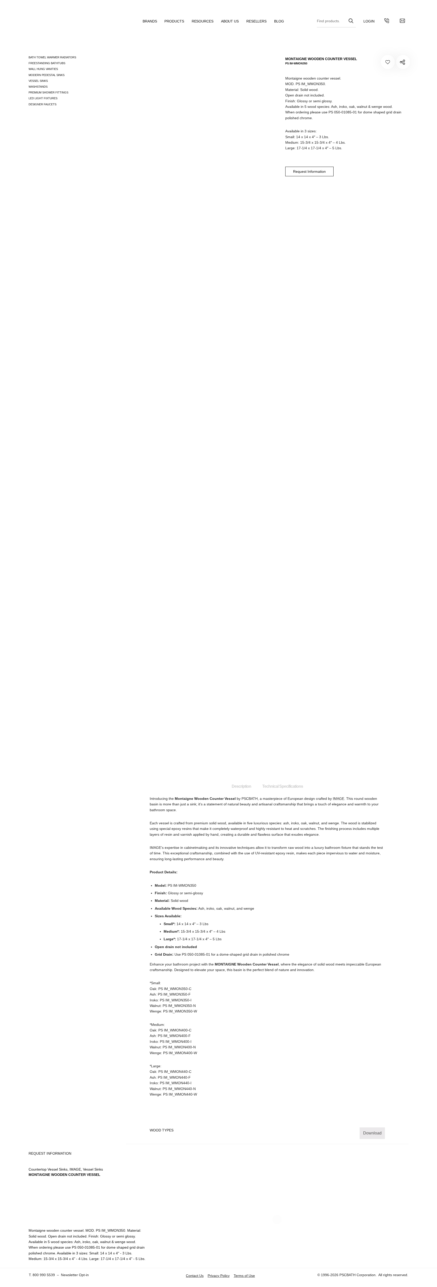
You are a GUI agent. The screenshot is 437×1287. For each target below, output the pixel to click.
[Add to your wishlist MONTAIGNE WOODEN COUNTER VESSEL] (388, 62)
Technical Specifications (282, 786)
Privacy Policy (219, 1276)
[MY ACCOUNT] (369, 21)
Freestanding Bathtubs (47, 63)
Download (372, 1133)
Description (241, 786)
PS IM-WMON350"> (403, 62)
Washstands (38, 86)
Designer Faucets (42, 104)
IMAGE (338, 799)
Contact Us (195, 1276)
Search (351, 20)
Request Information (309, 171)
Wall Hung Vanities (43, 68)
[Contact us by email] (402, 21)
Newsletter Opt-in (75, 1275)
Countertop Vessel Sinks (48, 1169)
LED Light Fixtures (43, 98)
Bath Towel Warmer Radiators (52, 57)
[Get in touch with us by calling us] (386, 21)
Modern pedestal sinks (46, 75)
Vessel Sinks (38, 80)
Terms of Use (244, 1276)
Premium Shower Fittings (48, 92)
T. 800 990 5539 (42, 1275)
